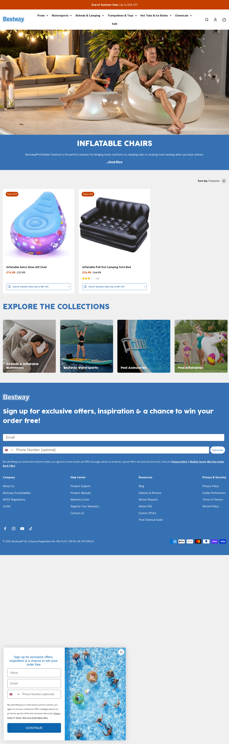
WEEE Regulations (14, 499)
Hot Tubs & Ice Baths (154, 15)
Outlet (7, 506)
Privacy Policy (179, 461)
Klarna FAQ (145, 506)
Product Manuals (80, 493)
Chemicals (181, 15)
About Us (8, 486)
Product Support (80, 486)
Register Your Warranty (84, 506)
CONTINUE (34, 728)
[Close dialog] (121, 652)
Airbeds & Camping (87, 15)
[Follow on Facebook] (5, 528)
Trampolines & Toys (120, 15)
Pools (41, 15)
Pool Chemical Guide (151, 519)
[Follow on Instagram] (13, 528)
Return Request (148, 499)
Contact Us (77, 513)
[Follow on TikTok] (31, 528)
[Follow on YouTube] (22, 528)
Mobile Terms (198, 461)
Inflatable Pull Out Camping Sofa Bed (106, 267)
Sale (114, 23)
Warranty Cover (79, 499)
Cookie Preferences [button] (214, 493)
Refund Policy (210, 506)
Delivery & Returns (150, 493)
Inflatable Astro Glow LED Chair (26, 267)
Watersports (60, 15)
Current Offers (147, 513)
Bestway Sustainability (17, 493)
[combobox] (8, 450)
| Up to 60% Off (115, 5)
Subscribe (217, 450)
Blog (141, 486)
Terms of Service (212, 499)
